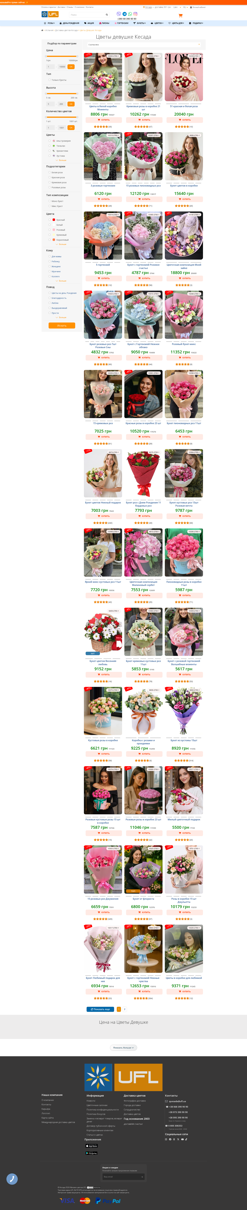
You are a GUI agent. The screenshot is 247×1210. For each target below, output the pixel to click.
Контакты (46, 1104)
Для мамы (56, 256)
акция (90, 23)
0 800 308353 (175, 1125)
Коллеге (56, 276)
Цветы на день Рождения (64, 293)
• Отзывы (69, 7)
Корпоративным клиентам (100, 1130)
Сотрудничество (132, 1109)
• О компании (79, 7)
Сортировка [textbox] (93, 44)
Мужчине (56, 271)
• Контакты (89, 7)
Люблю (55, 303)
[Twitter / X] (178, 1139)
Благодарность (59, 298)
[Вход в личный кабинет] (191, 7)
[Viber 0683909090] (119, 15)
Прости (55, 313)
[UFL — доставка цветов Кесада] (50, 13)
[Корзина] (181, 16)
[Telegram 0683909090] (124, 15)
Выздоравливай (59, 308)
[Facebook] (170, 1139)
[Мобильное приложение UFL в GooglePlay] (91, 1152)
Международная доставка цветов (58, 1122)
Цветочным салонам (97, 1105)
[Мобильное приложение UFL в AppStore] (92, 1145)
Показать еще (101, 1009)
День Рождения (70, 23)
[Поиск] (106, 14)
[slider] (46, 56)
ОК (71, 66)
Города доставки (132, 1105)
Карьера (46, 1108)
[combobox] (144, 44)
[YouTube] (182, 1139)
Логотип (46, 1113)
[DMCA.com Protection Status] (94, 1187)
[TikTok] (186, 1139)
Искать (61, 325)
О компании (48, 1100)
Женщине (56, 266)
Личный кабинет (199, 7)
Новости (91, 1100)
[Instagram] (135, 15)
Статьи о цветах (95, 1134)
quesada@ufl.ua (177, 1101)
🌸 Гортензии (121, 23)
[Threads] (174, 1139)
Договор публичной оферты (101, 1125)
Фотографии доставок (135, 1100)
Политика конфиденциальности (103, 1109)
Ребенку (56, 261)
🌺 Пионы (104, 23)
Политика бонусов (96, 1114)
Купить (105, 120)
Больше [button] (62, 160)
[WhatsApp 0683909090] (130, 15)
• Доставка (61, 7)
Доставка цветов (132, 1114)
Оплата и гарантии (48, 7)
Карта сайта (48, 1117)
